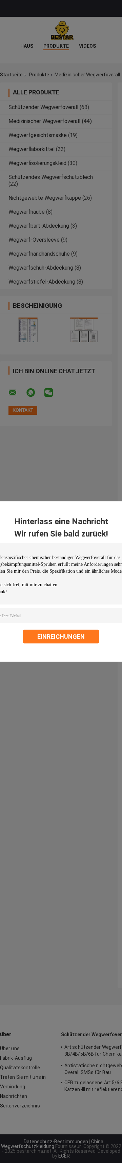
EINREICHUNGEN (61, 636)
